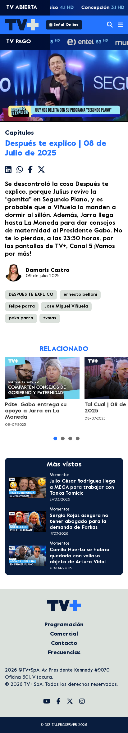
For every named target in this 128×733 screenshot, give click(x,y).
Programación (64, 624)
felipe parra (22, 306)
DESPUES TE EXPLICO (31, 295)
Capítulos (19, 133)
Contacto (64, 643)
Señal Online (66, 25)
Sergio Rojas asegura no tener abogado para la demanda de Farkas (79, 521)
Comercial (64, 634)
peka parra (21, 318)
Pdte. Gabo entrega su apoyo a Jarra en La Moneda (35, 411)
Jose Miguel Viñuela (66, 306)
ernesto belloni (80, 295)
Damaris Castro (47, 270)
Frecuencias (64, 652)
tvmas (49, 318)
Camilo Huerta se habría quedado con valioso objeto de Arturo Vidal (79, 555)
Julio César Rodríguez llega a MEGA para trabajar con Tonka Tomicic (82, 487)
